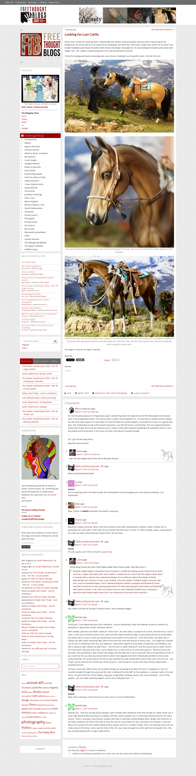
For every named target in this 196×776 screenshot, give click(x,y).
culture (41, 695)
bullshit (45, 692)
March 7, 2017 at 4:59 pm (86, 690)
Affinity (28, 143)
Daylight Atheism (32, 163)
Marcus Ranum (82, 408)
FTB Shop (43, 2)
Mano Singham (31, 201)
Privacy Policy (20, 2)
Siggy (40, 268)
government (46, 709)
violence (29, 736)
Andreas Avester (32, 150)
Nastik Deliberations (34, 208)
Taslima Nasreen (32, 239)
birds (24, 691)
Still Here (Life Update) (31, 308)
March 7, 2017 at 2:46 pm (86, 523)
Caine (24, 116)
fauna (54, 700)
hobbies (34, 713)
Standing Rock (32, 733)
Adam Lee (44, 304)
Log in (24, 348)
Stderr (27, 235)
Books (37, 692)
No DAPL (43, 717)
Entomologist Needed (31, 294)
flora (32, 704)
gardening (50, 705)
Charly (24, 119)
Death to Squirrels (33, 167)
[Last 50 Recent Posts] (28, 262)
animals (32, 683)
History (25, 712)
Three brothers (28, 272)
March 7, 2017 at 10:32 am (87, 469)
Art (103, 393)
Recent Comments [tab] (41, 361)
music (36, 716)
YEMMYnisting (31, 249)
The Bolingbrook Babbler (36, 242)
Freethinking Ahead (33, 174)
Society (23, 733)
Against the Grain (32, 146)
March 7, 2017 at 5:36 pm (86, 708)
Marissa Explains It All (34, 204)
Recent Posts (54, 2)
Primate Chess (31, 222)
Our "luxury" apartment (31, 266)
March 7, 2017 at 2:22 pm (86, 485)
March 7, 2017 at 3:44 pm (86, 604)
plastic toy (107, 552)
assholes (37, 687)
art (41, 682)
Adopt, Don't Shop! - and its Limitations (39, 393)
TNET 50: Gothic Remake (41, 578)
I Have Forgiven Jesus (34, 184)
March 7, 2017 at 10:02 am (87, 412)
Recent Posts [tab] (26, 361)
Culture (113, 393)
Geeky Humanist (32, 180)
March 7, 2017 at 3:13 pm (86, 544)
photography (33, 722)
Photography (122, 393)
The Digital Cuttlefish (34, 246)
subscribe (128, 753)
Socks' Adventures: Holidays (34, 406)
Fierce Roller (30, 170)
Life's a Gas (30, 198)
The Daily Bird (46, 732)
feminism (25, 705)
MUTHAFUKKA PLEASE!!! (162, 29)
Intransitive (30, 191)
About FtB (9, 2)
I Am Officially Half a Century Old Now (39, 398)
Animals (98, 393)
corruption (26, 696)
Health (54, 708)
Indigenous (43, 712)
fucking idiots (41, 705)
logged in (84, 750)
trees (23, 736)
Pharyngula (30, 218)
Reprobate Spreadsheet (35, 232)
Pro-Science (30, 225)
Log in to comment (141, 393)
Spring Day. (71, 29)
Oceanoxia (29, 211)
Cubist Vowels (31, 160)
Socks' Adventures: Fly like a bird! (37, 373)
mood (29, 716)
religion (35, 728)
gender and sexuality (31, 708)
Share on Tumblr (80, 360)
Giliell (24, 122)
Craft (34, 695)
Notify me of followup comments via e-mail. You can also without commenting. (112, 753)
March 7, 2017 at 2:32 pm (86, 507)
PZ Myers (40, 274)
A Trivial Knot (30, 139)
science (41, 728)
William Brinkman (51, 310)
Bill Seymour (30, 156)
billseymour (42, 322)
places (48, 722)
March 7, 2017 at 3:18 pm (87, 563)
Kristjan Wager (42, 330)
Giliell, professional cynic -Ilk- (89, 466)
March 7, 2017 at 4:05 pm (86, 620)
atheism (46, 687)
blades (30, 692)
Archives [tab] (54, 361)
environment (45, 700)
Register (25, 344)
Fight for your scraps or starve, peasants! (39, 314)
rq (22, 125)
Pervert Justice (31, 215)
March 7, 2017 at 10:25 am (88, 454)
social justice (50, 728)
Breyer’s (142, 567)
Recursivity (29, 229)
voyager (24, 128)
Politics (26, 727)
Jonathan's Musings (33, 194)
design (25, 700)
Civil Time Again (28, 319)
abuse (23, 683)
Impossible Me (31, 187)
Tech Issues (32, 2)
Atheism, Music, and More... (37, 153)
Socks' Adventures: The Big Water (37, 402)
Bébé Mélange (42, 296)
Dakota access (50, 696)
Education (34, 700)
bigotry (54, 687)
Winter (35, 736)
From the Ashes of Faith (35, 177)
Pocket (107, 360)
